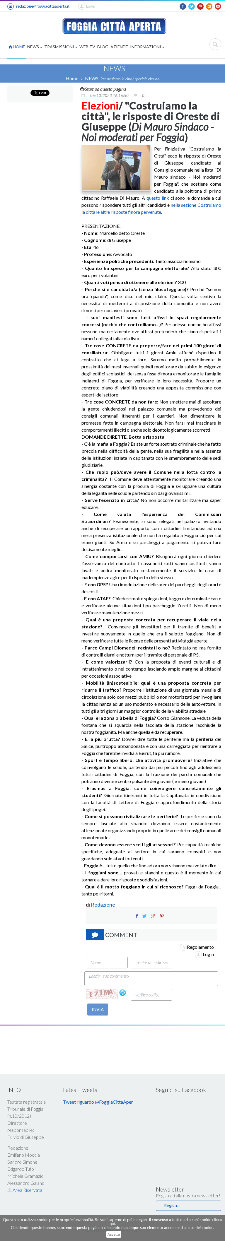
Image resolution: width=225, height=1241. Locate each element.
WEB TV (87, 46)
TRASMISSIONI (59, 46)
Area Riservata (27, 1190)
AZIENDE (119, 46)
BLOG (102, 46)
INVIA (98, 1009)
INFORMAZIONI (146, 46)
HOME (18, 46)
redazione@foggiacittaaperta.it (42, 6)
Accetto (114, 1234)
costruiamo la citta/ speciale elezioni (131, 78)
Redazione (103, 904)
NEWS (33, 46)
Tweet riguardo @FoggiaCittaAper (98, 1102)
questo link (157, 198)
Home (72, 78)
